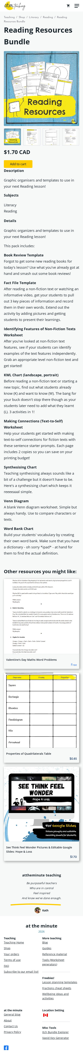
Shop (22, 17)
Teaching (9, 17)
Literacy (34, 17)
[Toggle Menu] (77, 5)
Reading (48, 17)
